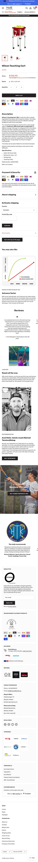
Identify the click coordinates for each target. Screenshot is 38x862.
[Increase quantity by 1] (21, 87)
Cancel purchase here (8, 841)
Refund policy (6, 233)
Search (4, 830)
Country (4, 206)
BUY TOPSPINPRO (9, 458)
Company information (8, 844)
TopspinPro (7, 772)
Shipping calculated (22, 77)
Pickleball (4, 814)
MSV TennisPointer (9, 780)
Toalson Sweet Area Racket (12, 777)
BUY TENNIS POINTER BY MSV (19, 493)
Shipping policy (6, 833)
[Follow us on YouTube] (12, 724)
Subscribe (9, 603)
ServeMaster (7, 774)
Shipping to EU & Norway (21, 1)
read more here (27, 651)
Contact (4, 824)
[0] (34, 8)
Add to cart (19, 95)
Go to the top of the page (12, 239)
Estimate (7, 225)
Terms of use (6, 835)
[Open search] (27, 8)
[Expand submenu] (3, 8)
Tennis (4, 809)
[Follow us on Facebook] (5, 724)
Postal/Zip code (7, 214)
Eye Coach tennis (9, 769)
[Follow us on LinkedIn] (16, 724)
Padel (3, 812)
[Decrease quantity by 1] (11, 87)
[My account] (30, 8)
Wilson (4, 70)
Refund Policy (6, 838)
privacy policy (12, 606)
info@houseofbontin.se (14, 691)
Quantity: (5, 87)
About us (4, 822)
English (5, 851)
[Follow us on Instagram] (9, 724)
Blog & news (5, 827)
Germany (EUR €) (17, 851)
